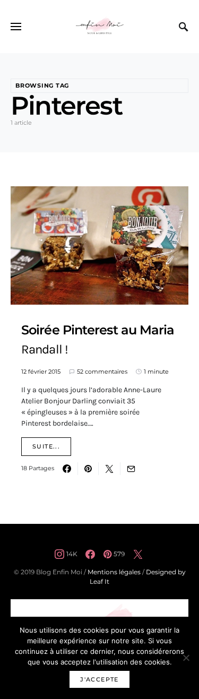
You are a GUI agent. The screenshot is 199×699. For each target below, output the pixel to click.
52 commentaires (102, 371)
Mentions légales (114, 572)
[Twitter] (138, 554)
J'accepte (99, 679)
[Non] (185, 657)
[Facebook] (90, 554)
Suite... (46, 446)
